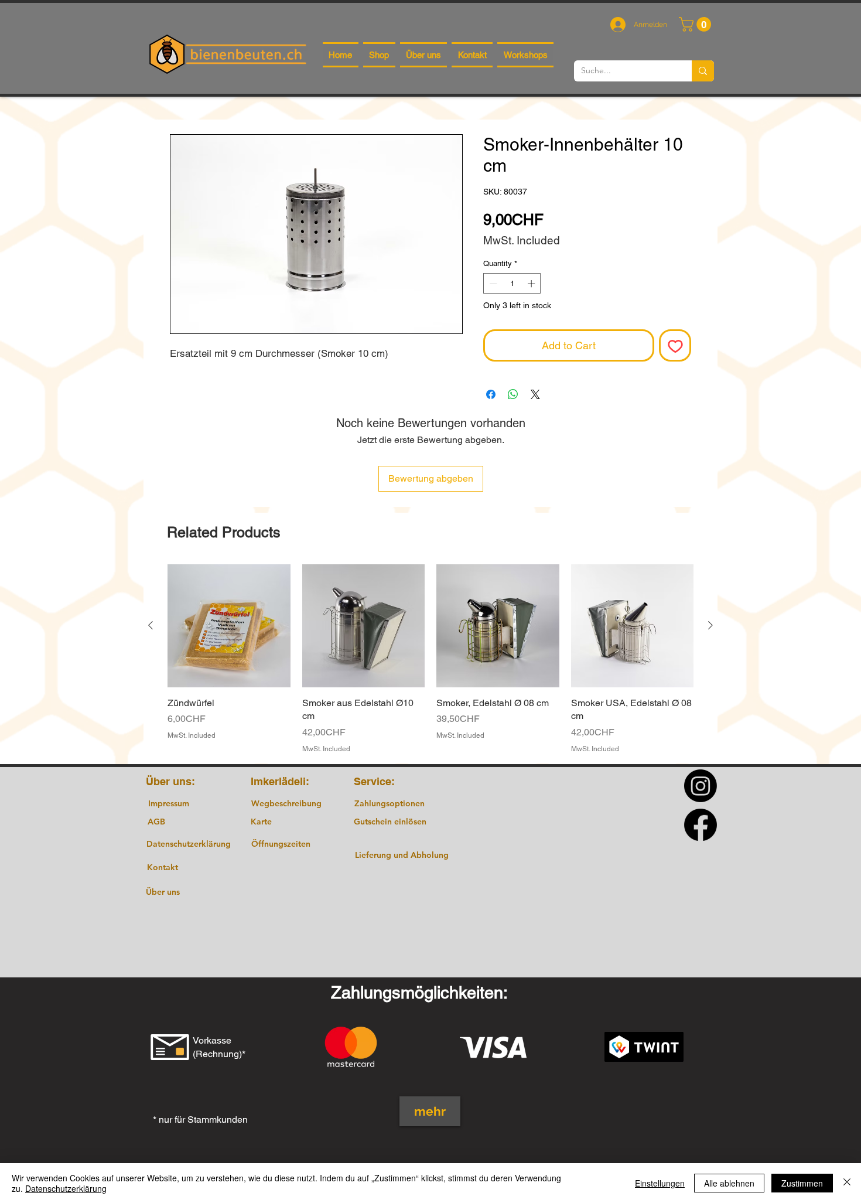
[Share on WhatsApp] (513, 394)
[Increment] (532, 284)
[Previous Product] (151, 625)
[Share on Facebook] (491, 394)
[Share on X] (535, 394)
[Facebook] (700, 824)
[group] (431, 659)
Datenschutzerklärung (66, 1188)
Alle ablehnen (729, 1183)
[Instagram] (700, 785)
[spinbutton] (512, 284)
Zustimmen (802, 1183)
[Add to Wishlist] (675, 345)
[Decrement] (492, 284)
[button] (697, 24)
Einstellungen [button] (660, 1183)
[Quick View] (229, 625)
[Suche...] (703, 70)
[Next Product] (710, 625)
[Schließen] (847, 1183)
